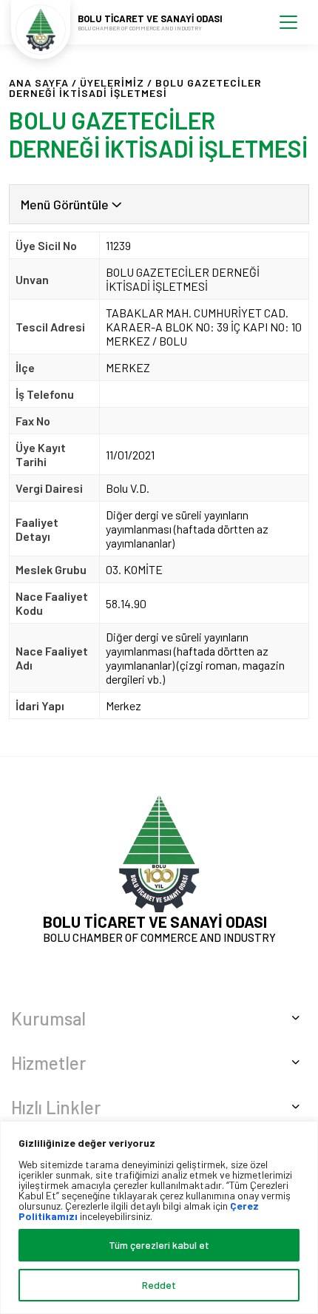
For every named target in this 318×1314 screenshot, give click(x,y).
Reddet (159, 1284)
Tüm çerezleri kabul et (159, 1245)
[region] (159, 1217)
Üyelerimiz (112, 82)
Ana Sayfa (39, 82)
